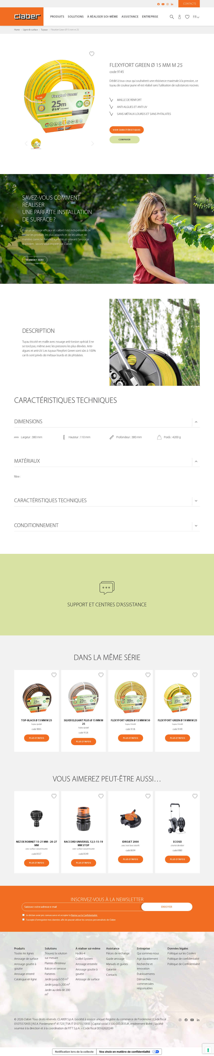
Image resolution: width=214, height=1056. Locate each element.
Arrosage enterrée (86, 964)
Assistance (130, 16)
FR (194, 17)
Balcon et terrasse (55, 968)
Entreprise (150, 16)
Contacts (189, 3)
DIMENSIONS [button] (28, 422)
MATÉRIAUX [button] (27, 461)
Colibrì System (84, 959)
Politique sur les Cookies (182, 953)
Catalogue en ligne (25, 979)
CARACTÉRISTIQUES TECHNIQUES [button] (50, 500)
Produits (57, 16)
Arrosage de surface (26, 959)
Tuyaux (44, 29)
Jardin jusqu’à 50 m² (56, 979)
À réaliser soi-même (102, 16)
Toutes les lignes (24, 953)
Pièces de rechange (117, 953)
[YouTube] (163, 4)
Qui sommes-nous (148, 953)
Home (17, 29)
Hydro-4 (80, 953)
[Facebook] (158, 4)
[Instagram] (167, 4)
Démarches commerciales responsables (145, 984)
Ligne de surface (30, 29)
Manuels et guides (117, 964)
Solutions (76, 16)
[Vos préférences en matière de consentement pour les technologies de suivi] (208, 1050)
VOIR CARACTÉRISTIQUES (126, 130)
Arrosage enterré (24, 974)
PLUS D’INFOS (36, 738)
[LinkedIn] (172, 4)
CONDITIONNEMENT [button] (36, 525)
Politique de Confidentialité (184, 964)
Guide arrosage (115, 959)
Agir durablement (147, 959)
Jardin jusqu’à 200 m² (57, 984)
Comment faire (35, 260)
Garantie (111, 969)
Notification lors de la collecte (74, 1051)
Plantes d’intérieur (55, 963)
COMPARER (124, 139)
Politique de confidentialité (183, 959)
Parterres (50, 974)
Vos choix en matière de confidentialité (124, 1051)
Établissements (146, 974)
